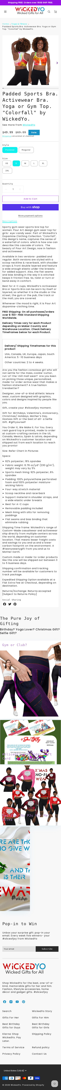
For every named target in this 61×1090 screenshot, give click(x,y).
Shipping (6, 136)
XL (43, 163)
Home (5, 24)
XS (6, 163)
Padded (10, 150)
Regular (26, 150)
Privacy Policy (11, 1054)
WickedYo (29, 125)
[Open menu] (5, 12)
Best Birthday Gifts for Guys (11, 1025)
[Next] (57, 62)
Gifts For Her (10, 1017)
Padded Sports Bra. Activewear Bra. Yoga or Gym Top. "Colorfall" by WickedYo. (29, 27)
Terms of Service (13, 1047)
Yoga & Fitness (19, 24)
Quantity (7, 184)
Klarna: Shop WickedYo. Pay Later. (11, 1037)
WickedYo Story (42, 1011)
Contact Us (39, 1054)
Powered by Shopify (33, 1085)
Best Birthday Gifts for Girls (40, 1025)
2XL (7, 170)
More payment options (30, 215)
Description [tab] (9, 221)
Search (7, 1011)
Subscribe (47, 949)
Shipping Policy (41, 1034)
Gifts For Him (40, 1017)
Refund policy (40, 1047)
